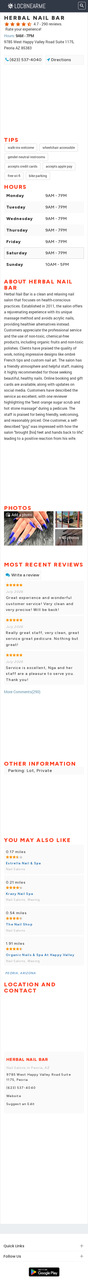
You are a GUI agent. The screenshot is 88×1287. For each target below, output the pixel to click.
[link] (29, 527)
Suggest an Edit (20, 1104)
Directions (60, 59)
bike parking (38, 175)
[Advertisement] (44, 100)
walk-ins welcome (21, 147)
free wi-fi (14, 175)
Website (13, 1096)
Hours (9, 35)
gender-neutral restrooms (26, 157)
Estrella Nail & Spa (23, 863)
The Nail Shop (19, 924)
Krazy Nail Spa (19, 894)
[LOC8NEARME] (26, 5)
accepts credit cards (22, 166)
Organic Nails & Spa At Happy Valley (40, 955)
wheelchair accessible (58, 147)
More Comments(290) (22, 691)
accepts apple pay (59, 166)
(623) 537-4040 (25, 59)
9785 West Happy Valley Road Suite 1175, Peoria (38, 1077)
